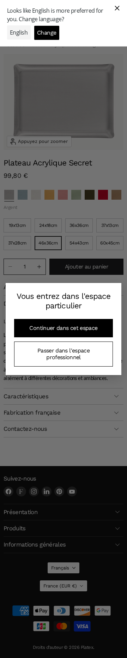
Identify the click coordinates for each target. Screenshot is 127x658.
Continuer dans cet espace (63, 328)
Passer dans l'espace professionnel (63, 353)
